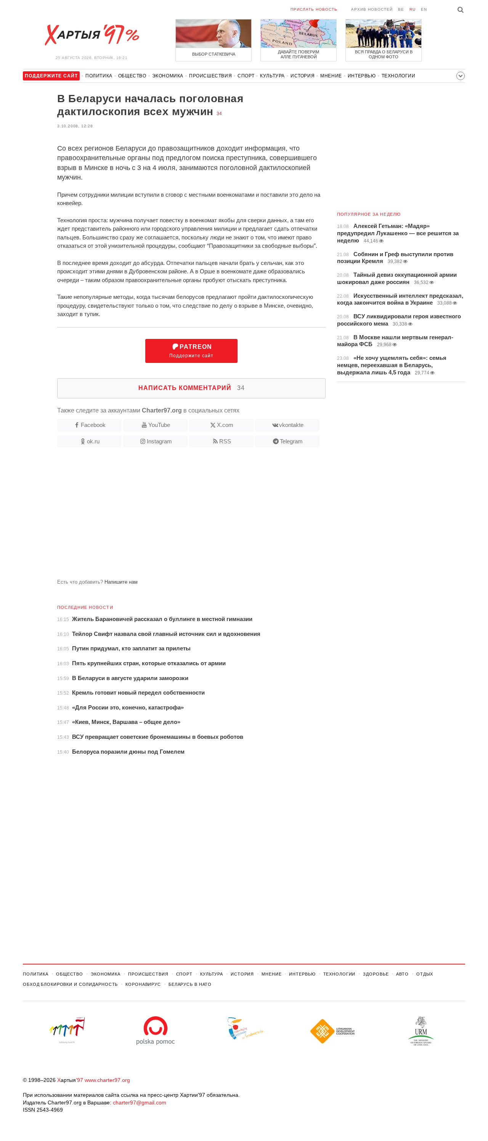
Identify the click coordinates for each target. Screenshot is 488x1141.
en (424, 9)
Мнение (331, 76)
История (303, 76)
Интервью (362, 76)
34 (219, 113)
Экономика (167, 76)
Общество (132, 76)
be (401, 9)
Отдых (424, 974)
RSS (225, 441)
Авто (402, 974)
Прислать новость (314, 9)
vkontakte (291, 425)
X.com (225, 425)
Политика (98, 76)
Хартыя (91, 35)
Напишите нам (121, 582)
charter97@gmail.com (139, 1102)
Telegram (291, 441)
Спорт (246, 76)
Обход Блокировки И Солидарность (70, 984)
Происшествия (210, 76)
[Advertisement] (174, 516)
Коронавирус (143, 984)
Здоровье (375, 974)
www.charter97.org (107, 1080)
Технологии (399, 76)
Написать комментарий (191, 388)
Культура (272, 76)
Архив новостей (372, 9)
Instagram (159, 441)
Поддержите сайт (191, 350)
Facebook (93, 425)
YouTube (159, 425)
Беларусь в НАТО (190, 984)
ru (412, 9)
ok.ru (93, 441)
